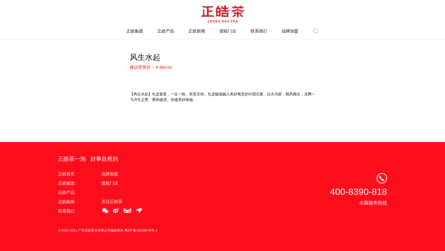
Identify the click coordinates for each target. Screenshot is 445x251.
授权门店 (227, 31)
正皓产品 (165, 31)
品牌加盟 (290, 31)
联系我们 (259, 31)
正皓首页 (66, 174)
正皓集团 (134, 31)
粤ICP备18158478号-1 (140, 230)
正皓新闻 (196, 31)
